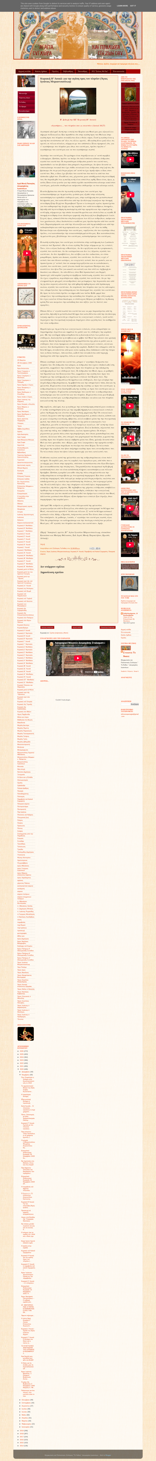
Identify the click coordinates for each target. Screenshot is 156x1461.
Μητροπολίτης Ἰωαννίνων (22, 763)
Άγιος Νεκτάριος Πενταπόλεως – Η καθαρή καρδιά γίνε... (27, 1299)
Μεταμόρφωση (22, 750)
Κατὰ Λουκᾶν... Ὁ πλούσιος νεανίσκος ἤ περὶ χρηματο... (28, 1109)
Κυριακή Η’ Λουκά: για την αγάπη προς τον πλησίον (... (27, 1258)
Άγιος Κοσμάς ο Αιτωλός (26, 404)
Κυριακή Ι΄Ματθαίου (24, 550)
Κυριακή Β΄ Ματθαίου (25, 528)
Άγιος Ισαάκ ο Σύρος (24, 397)
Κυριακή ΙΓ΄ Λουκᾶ (23, 561)
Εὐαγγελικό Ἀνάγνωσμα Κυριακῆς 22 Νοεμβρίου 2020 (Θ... (28, 1180)
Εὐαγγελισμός (22, 493)
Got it (133, 6)
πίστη (19, 920)
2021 (22, 1066)
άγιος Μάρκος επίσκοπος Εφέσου (24, 874)
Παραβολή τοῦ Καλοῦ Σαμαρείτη (96, 551)
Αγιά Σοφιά (21, 442)
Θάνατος (20, 501)
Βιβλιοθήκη (68, 71)
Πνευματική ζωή (23, 817)
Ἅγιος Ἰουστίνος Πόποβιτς (23, 1002)
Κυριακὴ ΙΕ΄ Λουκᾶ (24, 671)
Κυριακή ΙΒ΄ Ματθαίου (25, 558)
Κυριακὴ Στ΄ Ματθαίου (25, 682)
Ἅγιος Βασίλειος (23, 972)
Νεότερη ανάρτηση (47, 627)
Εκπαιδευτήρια (24, 111)
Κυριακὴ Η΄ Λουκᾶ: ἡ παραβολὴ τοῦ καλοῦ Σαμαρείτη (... (28, 1267)
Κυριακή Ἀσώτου (23, 625)
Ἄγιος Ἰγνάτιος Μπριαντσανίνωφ (58, 551)
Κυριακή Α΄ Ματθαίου (25, 525)
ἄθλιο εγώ (20, 936)
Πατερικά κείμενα (23, 804)
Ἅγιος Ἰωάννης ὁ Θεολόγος (23, 1011)
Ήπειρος (20, 423)
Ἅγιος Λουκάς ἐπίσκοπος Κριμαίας (24, 985)
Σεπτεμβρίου (26, 1403)
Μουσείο (20, 766)
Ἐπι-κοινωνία (118, 71)
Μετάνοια (20, 747)
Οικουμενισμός (22, 780)
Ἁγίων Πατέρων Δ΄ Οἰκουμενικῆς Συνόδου (25, 954)
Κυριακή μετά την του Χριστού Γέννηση (25, 573)
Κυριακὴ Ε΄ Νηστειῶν (25, 655)
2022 (22, 1063)
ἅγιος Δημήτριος (23, 939)
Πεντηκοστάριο (22, 806)
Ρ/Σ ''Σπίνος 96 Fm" (100, 71)
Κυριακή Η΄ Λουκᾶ (77, 551)
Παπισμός (21, 796)
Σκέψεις (20, 831)
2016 (22, 1440)
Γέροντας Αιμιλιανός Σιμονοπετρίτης (24, 456)
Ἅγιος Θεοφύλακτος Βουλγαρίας (24, 976)
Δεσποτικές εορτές (24, 465)
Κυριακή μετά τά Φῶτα (25, 569)
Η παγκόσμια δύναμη (26, 1095)
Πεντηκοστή (21, 809)
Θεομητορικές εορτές (24, 506)
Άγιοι (19, 366)
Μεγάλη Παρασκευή (24, 731)
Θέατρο (20, 503)
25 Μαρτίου (21, 360)
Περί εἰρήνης (21, 812)
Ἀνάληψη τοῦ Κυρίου (24, 946)
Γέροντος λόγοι (24, 98)
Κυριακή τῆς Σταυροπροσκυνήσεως (25, 614)
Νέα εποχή (21, 769)
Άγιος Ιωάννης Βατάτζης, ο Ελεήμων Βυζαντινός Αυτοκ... (26, 1375)
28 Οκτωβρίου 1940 (24, 363)
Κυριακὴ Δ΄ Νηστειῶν (24, 650)
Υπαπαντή (21, 855)
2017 (22, 1437)
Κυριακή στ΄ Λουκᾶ (24, 586)
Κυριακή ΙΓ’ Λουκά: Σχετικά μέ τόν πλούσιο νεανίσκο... (27, 1126)
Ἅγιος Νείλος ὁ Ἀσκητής (26, 989)
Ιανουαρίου (26, 1427)
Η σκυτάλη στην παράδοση (23, 497)
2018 (22, 1434)
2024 (22, 1057)
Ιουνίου (24, 1412)
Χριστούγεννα (22, 860)
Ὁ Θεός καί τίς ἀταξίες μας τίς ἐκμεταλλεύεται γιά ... (27, 1366)
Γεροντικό (20, 460)
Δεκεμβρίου (26, 1072)
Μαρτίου (25, 1421)
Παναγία (20, 791)
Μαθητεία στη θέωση (24, 720)
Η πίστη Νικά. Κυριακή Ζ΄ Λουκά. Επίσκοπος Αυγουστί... (26, 1322)
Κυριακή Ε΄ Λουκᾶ (23, 536)
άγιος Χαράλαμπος (24, 878)
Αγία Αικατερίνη (22, 434)
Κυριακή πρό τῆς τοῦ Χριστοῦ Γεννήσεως (24, 582)
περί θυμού (21, 925)
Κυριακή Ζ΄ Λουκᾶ (23, 539)
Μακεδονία (21, 722)
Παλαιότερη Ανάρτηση (107, 627)
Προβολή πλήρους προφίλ (130, 671)
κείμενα (19, 891)
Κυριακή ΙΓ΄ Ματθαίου (25, 564)
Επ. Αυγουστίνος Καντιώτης (23, 482)
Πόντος (20, 828)
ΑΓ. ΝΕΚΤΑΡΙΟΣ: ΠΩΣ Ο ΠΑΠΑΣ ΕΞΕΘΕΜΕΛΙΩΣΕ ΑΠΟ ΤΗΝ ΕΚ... (27, 1308)
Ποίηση (20, 820)
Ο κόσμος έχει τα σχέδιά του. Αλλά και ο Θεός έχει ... (28, 1235)
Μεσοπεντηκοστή (23, 744)
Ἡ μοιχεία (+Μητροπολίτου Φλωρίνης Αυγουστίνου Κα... (28, 1144)
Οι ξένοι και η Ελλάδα (25, 777)
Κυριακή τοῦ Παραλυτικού (22, 595)
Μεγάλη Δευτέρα (23, 725)
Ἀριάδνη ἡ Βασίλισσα (130, 120)
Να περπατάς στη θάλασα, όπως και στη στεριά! (27, 1163)
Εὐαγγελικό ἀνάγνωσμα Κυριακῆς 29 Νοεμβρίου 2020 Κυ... (28, 1154)
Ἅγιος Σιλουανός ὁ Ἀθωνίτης (24, 997)
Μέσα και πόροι (23, 717)
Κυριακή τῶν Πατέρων (25, 618)
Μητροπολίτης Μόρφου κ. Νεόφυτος (25, 758)
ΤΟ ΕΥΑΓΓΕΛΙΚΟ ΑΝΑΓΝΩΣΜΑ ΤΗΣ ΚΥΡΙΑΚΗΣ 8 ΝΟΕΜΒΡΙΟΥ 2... (27, 1349)
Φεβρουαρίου (27, 1424)
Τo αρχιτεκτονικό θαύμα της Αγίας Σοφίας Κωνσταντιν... (28, 1088)
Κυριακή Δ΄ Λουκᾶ (23, 534)
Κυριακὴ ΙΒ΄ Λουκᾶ (24, 666)
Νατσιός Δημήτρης (24, 772)
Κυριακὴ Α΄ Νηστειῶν (24, 633)
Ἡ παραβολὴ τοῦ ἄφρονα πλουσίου (27, 1188)
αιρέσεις (20, 880)
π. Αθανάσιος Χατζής (24, 906)
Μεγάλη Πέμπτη (23, 728)
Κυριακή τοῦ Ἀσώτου (24, 601)
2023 (22, 1060)
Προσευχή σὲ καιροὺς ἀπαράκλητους (27, 1212)
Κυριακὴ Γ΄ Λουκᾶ (23, 641)
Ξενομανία (21, 774)
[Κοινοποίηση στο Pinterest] (99, 548)
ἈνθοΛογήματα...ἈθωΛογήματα (130, 614)
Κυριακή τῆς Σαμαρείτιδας (22, 609)
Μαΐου (24, 1415)
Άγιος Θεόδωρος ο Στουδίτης (24, 393)
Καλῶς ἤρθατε (41, 71)
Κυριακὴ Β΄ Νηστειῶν (25, 639)
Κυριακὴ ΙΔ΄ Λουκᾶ (24, 669)
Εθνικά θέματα (22, 468)
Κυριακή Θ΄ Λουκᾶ (23, 544)
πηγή (42, 544)
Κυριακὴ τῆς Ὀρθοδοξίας (21, 708)
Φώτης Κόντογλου (23, 857)
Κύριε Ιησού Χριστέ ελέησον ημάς (28, 1242)
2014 (22, 1446)
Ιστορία (20, 512)
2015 (22, 1443)
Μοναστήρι (23, 93)
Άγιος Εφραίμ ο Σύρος (25, 385)
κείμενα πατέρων (23, 894)
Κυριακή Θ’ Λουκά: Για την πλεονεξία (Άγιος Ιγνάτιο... (28, 1204)
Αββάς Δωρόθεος (23, 429)
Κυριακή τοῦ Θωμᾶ (24, 591)
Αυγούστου (26, 1406)
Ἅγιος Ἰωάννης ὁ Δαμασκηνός (23, 1006)
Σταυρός (20, 838)
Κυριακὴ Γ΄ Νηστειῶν (24, 644)
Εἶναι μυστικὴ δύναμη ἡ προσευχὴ (26, 1101)
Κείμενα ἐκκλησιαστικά (25, 523)
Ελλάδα (20, 473)
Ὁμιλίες (55, 71)
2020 (22, 1069)
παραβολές (21, 922)
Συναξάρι (20, 841)
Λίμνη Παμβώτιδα (23, 714)
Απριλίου (25, 1418)
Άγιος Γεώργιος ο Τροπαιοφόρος (23, 372)
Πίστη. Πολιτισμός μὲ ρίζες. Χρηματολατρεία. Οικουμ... (28, 1117)
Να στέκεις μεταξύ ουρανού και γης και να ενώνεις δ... (28, 1226)
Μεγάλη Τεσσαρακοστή (25, 733)
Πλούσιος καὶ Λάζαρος (25, 815)
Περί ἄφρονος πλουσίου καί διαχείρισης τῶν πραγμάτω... (27, 1170)
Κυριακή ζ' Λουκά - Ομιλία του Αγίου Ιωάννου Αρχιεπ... (28, 1331)
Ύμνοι (19, 426)
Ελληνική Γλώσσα (23, 476)
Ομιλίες (19, 783)
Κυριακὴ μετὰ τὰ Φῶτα (25, 690)
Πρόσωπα (21, 826)
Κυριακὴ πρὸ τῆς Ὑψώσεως (23, 693)
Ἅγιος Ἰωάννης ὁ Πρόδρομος (23, 1015)
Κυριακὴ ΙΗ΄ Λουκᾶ (24, 677)
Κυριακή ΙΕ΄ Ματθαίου (25, 566)
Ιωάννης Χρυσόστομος (25, 514)
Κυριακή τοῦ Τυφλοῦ (24, 598)
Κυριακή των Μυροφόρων (21, 605)
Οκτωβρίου (26, 1400)
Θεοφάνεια (21, 509)
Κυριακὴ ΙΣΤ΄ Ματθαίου (25, 680)
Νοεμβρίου (26, 1075)
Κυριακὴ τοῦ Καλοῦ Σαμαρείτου (28, 1251)
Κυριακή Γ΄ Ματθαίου (25, 531)
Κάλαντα (20, 520)
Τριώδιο (20, 849)
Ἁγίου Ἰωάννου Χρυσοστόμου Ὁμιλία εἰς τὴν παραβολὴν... (27, 1275)
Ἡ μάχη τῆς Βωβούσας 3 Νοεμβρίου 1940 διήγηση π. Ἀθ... (28, 1384)
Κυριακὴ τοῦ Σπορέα (24, 701)
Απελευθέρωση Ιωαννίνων (22, 449)
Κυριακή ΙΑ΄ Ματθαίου (25, 555)
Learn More (122, 6)
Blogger (108, 1455)
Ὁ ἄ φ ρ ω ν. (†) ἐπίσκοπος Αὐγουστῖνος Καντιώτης (27, 1196)
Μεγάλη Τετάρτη (23, 736)
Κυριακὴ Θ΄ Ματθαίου (25, 663)
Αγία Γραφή (21, 437)
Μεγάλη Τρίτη (22, 739)
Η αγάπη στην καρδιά (26, 1247)
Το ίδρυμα (22, 106)
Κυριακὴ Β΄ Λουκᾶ (23, 636)
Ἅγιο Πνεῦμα (21, 967)
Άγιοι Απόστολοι (23, 368)
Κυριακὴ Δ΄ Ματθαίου (25, 647)
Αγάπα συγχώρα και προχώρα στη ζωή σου (129, 602)
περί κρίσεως (22, 928)
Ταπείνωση (21, 846)
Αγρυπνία (20, 445)
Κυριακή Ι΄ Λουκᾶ (23, 547)
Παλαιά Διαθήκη (23, 788)
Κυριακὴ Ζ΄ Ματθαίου (25, 658)
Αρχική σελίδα (24, 71)
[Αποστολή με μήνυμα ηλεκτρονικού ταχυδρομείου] (91, 548)
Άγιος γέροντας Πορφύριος (22, 419)
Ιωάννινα (20, 517)
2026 (22, 1051)
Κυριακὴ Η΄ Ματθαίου (25, 660)
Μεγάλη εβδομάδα (23, 742)
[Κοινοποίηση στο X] (95, 548)
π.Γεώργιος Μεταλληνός (26, 914)
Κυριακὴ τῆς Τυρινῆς (24, 704)
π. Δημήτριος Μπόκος (25, 909)
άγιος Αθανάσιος (23, 866)
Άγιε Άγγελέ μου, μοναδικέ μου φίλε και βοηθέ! (27, 1358)
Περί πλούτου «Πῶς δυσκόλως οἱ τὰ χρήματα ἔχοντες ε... (28, 1134)
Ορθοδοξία (21, 785)
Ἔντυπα (20, 1019)
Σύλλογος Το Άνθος (129, 654)
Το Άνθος (22, 102)
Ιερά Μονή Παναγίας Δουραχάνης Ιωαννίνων (26, 186)
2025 (22, 1054)
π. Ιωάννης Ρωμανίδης (25, 911)
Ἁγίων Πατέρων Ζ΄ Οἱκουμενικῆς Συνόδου (25, 959)
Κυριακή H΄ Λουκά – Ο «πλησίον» (27, 1282)
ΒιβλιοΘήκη (21, 452)
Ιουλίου (24, 1409)
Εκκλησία (20, 471)
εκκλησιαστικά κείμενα (25, 886)
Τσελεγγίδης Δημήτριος (25, 852)
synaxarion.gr (130, 132)
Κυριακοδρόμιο (22, 628)
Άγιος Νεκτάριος (23, 411)
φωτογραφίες (22, 933)
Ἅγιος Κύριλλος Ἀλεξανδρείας (22, 981)
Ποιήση (20, 823)
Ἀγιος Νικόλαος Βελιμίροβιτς (22, 942)
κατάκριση (21, 889)
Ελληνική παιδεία (23, 479)
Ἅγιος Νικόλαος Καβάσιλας (23, 993)
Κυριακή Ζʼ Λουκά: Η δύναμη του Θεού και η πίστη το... (27, 1340)
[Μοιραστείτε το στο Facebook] (97, 548)
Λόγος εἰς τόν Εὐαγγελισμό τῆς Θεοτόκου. (129, 619)
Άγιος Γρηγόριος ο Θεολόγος (23, 376)
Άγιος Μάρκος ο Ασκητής (23, 408)
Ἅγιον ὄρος (21, 970)
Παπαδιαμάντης (23, 794)
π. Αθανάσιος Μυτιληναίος (22, 902)
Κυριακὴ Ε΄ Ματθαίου (25, 652)
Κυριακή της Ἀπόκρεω (25, 588)
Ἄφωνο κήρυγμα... (27, 1315)
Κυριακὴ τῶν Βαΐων (24, 712)
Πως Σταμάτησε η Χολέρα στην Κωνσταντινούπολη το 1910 (27, 1080)
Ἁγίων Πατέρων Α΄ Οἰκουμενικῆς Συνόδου (25, 950)
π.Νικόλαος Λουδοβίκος (25, 917)
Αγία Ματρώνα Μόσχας (25, 440)
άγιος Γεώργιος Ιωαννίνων (22, 869)
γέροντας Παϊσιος (23, 883)
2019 (22, 1431)
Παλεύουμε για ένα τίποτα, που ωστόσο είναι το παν (27, 1393)
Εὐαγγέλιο (21, 491)
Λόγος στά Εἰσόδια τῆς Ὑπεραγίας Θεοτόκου (28, 1219)
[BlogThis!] (93, 548)
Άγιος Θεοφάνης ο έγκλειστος (23, 388)
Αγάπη (19, 431)
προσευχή (21, 930)
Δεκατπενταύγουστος (25, 462)
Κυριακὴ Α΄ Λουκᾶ (23, 630)
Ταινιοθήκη (82, 71)
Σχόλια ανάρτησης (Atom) (59, 633)
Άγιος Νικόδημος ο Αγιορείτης (24, 415)
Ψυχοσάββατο (22, 863)
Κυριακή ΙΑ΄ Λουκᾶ (24, 553)
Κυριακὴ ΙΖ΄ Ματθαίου (25, 674)
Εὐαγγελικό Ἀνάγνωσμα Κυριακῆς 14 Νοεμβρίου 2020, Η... (26, 1289)
